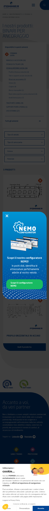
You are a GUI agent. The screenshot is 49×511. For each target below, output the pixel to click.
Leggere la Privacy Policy (11, 500)
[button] (5, 507)
